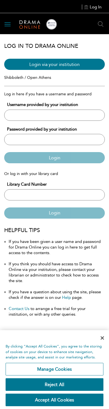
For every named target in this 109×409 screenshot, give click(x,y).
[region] (54, 369)
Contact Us (19, 308)
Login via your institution (54, 64)
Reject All (55, 384)
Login (54, 157)
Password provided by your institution (42, 129)
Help (66, 297)
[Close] (102, 338)
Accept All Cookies (54, 400)
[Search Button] (100, 24)
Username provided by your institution (42, 104)
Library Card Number (27, 184)
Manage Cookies (54, 369)
